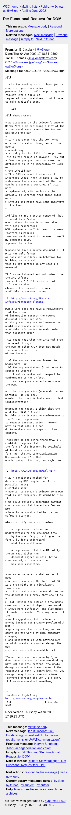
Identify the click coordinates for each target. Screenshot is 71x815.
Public (45, 6)
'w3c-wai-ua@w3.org (26, 62)
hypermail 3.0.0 (55, 800)
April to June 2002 (34, 10)
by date (59, 780)
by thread (12, 785)
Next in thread (45, 39)
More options (14, 30)
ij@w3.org (42, 49)
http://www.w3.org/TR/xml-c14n (33, 470)
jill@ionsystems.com (42, 58)
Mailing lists (29, 6)
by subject (27, 785)
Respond (55, 26)
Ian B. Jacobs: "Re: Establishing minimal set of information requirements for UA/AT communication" (33, 735)
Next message (43, 35)
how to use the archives (30, 789)
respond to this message (41, 772)
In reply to (27, 39)
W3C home (10, 6)
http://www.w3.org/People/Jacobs (28, 698)
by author (43, 785)
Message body (37, 26)
